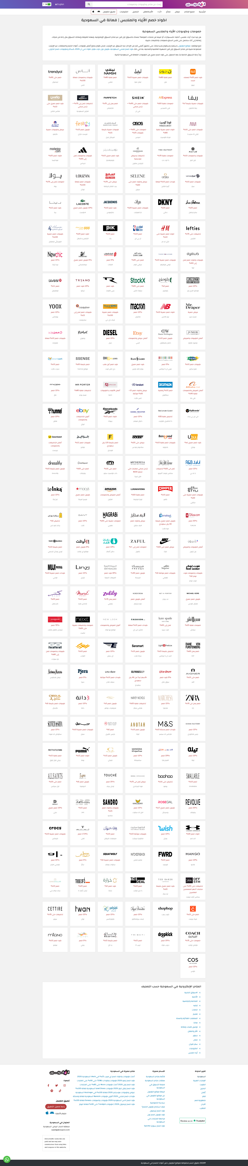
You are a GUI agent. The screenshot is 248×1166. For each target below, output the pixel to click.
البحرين (203, 1088)
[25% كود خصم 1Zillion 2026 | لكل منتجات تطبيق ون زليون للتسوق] (193, 541)
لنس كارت (138, 398)
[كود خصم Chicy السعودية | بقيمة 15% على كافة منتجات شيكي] (110, 749)
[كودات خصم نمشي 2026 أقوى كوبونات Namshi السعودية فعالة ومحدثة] (110, 71)
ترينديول (55, 82)
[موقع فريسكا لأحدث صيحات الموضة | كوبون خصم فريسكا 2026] (138, 567)
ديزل (110, 342)
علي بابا (193, 398)
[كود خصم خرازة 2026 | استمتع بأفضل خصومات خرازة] (110, 880)
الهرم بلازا (165, 760)
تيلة (193, 760)
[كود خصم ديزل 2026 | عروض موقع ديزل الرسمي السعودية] (110, 332)
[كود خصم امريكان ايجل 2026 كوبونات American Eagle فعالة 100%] (110, 123)
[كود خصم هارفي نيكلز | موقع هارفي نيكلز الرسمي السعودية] (138, 697)
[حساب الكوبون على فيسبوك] (48, 1085)
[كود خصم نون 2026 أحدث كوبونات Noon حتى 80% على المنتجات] (165, 71)
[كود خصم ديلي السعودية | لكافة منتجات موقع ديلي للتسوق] (55, 802)
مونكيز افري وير (193, 290)
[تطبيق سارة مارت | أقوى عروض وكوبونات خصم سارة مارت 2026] (138, 645)
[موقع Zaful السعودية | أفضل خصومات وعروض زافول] (138, 541)
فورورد (165, 864)
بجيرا (82, 682)
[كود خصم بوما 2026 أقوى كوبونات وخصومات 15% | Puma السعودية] (82, 749)
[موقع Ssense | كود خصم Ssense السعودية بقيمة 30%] (82, 358)
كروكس (55, 838)
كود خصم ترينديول (157, 1111)
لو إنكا (55, 499)
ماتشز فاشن (137, 860)
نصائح (168, 11)
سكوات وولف (110, 864)
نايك (165, 551)
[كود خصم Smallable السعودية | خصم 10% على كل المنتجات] (193, 776)
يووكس (55, 316)
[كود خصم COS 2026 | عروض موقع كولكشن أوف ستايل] (193, 961)
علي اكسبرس (165, 108)
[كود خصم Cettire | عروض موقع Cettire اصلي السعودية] (55, 908)
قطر (204, 1096)
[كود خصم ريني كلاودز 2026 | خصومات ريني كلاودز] (110, 280)
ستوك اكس (137, 290)
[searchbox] (128, 4)
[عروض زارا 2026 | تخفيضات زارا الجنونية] (193, 697)
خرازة (110, 890)
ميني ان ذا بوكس (165, 369)
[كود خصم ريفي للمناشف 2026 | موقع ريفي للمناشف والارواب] (82, 935)
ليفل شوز (137, 82)
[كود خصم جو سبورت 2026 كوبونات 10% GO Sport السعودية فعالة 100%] (55, 645)
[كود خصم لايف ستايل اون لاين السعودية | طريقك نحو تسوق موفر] (138, 515)
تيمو (192, 85)
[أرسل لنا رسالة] (6, 1159)
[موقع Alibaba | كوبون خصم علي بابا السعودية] (193, 384)
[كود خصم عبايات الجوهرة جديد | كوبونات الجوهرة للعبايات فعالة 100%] (82, 776)
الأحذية (195, 997)
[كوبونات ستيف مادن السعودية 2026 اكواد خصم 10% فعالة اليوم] (110, 671)
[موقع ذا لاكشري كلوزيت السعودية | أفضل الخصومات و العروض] (165, 410)
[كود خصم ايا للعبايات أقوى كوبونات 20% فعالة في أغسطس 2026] (138, 202)
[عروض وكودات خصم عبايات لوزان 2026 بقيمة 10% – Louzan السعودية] (82, 176)
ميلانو (55, 945)
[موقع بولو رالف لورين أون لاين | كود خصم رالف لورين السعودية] (138, 358)
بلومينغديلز (110, 160)
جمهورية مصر (200, 1100)
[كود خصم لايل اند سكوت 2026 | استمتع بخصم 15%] (138, 802)
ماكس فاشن (55, 111)
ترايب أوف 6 (82, 890)
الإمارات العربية (199, 1080)
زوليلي (110, 603)
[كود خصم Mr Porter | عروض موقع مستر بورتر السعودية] (82, 384)
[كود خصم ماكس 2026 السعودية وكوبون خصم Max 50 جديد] (55, 97)
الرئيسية (202, 11)
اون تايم (193, 160)
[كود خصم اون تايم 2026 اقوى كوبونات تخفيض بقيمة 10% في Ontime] (193, 150)
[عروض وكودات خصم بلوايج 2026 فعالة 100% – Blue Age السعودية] (82, 436)
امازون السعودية (83, 111)
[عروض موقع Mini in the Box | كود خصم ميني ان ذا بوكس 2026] (165, 358)
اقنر (193, 682)
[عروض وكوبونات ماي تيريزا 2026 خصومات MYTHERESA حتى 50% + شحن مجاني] (138, 463)
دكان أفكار (110, 551)
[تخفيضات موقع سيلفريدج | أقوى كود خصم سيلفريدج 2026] (138, 671)
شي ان (137, 111)
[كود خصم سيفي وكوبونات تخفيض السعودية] (138, 254)
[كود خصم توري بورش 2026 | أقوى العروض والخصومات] (55, 541)
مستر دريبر (192, 316)
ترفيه (195, 1005)
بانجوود (165, 447)
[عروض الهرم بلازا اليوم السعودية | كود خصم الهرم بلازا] (165, 749)
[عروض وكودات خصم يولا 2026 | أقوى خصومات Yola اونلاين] (55, 176)
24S (82, 812)
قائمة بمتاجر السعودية (155, 1076)
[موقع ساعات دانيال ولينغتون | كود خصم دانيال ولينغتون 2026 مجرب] (165, 332)
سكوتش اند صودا (55, 734)
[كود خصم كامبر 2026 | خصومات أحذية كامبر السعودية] (165, 489)
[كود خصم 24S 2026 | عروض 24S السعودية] (82, 802)
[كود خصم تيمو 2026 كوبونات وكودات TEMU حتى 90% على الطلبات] (193, 71)
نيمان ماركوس (55, 677)
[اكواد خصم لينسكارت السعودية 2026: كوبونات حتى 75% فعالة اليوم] (138, 384)
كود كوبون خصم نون (156, 1114)
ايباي (83, 424)
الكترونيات (124, 11)
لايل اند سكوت (137, 812)
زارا (193, 708)
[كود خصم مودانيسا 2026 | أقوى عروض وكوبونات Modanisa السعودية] (55, 150)
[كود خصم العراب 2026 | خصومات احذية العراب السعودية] (82, 645)
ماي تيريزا (137, 476)
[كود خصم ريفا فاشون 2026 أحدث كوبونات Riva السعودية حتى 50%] (193, 97)
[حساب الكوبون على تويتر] (56, 1085)
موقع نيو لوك (110, 629)
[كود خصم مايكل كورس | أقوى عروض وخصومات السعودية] (193, 593)
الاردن (203, 1104)
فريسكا (138, 577)
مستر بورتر (82, 395)
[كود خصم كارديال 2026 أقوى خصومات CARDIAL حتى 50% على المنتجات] (55, 697)
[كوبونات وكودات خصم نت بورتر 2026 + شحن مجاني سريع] (165, 593)
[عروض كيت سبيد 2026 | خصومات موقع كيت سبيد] (165, 619)
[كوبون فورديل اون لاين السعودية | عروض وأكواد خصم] (110, 436)
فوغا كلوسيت (165, 137)
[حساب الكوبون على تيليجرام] (52, 1090)
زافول (138, 551)
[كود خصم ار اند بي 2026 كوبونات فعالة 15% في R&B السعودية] (193, 463)
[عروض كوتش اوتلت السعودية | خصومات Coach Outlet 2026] (193, 935)
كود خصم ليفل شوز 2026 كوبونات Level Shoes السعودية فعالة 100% (105, 1088)
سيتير (55, 919)
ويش (165, 838)
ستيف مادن (110, 682)
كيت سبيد (165, 629)
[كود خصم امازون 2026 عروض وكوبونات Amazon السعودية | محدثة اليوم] (82, 97)
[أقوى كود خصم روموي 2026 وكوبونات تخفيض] (82, 332)
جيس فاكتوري (193, 734)
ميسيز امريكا (82, 499)
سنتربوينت (82, 319)
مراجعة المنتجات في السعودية (156, 1120)
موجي (55, 577)
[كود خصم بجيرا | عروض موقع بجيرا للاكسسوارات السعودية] (82, 671)
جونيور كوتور (193, 342)
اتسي (138, 342)
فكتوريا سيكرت (137, 838)
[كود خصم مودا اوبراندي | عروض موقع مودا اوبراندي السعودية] (138, 776)
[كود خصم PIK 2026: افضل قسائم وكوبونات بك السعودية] (110, 228)
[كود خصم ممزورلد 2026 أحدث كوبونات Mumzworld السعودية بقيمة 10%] (55, 332)
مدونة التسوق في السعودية (157, 1086)
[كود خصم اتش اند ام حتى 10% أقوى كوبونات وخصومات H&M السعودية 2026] (165, 228)
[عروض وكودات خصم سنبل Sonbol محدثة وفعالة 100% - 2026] (82, 723)
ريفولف (193, 812)
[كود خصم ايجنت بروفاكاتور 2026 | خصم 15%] (138, 908)
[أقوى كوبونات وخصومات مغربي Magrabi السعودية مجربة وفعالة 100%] (110, 515)
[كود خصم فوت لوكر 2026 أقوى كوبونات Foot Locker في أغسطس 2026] (193, 567)
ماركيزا (165, 708)
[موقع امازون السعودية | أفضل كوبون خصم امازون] (110, 489)
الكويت (203, 1084)
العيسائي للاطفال (55, 241)
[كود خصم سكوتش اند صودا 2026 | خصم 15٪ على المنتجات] (55, 723)
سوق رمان (165, 682)
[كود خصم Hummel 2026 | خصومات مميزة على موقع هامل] (55, 410)
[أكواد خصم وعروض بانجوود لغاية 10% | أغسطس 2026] (165, 436)
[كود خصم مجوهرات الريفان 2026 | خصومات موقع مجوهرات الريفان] (110, 828)
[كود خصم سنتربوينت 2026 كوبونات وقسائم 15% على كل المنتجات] (82, 306)
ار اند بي (193, 473)
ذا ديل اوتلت (137, 890)
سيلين (138, 189)
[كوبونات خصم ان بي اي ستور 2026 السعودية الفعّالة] (138, 228)
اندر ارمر (193, 838)
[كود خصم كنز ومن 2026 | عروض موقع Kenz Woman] (55, 593)
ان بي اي (138, 238)
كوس (193, 971)
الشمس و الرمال (83, 238)
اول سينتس (55, 786)
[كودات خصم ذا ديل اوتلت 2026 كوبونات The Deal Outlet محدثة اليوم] (138, 880)
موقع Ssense (83, 369)
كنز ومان (55, 603)
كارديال (55, 708)
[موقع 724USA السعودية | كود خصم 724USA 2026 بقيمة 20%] (193, 515)
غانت (83, 525)
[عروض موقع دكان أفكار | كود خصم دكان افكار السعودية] (110, 541)
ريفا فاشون (193, 108)
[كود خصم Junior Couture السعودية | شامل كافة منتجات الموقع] (193, 332)
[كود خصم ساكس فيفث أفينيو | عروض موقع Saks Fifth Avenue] (165, 463)
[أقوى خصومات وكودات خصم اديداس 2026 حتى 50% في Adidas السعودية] (82, 150)
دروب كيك (165, 945)
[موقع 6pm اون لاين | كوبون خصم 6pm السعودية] (110, 384)
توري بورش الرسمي (55, 551)
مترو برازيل (193, 369)
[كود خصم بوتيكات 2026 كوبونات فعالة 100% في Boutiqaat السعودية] (82, 463)
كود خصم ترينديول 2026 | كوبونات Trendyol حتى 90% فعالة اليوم (107, 1104)
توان (82, 919)
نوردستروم (138, 603)
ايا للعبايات (138, 212)
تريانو (83, 290)
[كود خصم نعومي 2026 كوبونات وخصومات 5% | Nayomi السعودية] (165, 567)
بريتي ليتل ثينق (55, 760)
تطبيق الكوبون (109, 11)
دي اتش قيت (110, 369)
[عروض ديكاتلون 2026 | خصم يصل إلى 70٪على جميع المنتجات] (165, 384)
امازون (110, 499)
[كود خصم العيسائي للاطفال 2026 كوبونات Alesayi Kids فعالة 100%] (55, 228)
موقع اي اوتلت (82, 551)
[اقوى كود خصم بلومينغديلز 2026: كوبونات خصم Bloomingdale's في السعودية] (110, 150)
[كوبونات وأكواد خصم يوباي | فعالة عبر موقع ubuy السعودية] (193, 436)
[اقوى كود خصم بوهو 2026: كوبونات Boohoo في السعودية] (165, 776)
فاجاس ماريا (82, 603)
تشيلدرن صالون (137, 163)
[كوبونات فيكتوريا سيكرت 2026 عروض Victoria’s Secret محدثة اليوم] (138, 828)
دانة (82, 708)
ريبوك (110, 421)
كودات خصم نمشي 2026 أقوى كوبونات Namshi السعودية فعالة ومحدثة (104, 1096)
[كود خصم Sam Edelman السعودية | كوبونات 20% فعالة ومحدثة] (193, 202)
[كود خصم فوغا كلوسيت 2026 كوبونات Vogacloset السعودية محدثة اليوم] (165, 123)
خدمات (195, 1009)
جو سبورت (55, 659)
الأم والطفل (148, 11)
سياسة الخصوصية (157, 1103)
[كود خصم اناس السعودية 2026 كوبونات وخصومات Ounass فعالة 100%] (82, 71)
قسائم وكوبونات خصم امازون (61, 49)
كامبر (165, 499)
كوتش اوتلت (193, 945)
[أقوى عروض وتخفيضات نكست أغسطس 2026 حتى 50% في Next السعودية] (82, 619)
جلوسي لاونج (55, 864)
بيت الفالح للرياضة (110, 186)
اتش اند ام (165, 241)
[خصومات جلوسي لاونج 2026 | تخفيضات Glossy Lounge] (55, 854)
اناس (83, 85)
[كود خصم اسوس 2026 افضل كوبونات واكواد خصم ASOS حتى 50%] (138, 123)
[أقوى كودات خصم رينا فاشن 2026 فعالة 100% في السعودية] (55, 202)
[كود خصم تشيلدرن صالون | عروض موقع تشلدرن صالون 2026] (138, 150)
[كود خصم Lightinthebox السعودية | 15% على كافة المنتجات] (165, 645)
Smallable (193, 786)
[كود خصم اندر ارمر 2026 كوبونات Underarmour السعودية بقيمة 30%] (193, 828)
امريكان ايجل (110, 137)
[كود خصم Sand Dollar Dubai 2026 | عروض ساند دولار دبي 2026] (55, 880)
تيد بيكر (165, 893)
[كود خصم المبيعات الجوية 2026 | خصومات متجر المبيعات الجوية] (110, 567)
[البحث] (89, 4)
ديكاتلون (165, 395)
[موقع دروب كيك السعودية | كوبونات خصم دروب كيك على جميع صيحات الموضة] (165, 935)
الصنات (110, 264)
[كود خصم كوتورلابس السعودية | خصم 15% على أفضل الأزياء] (110, 908)
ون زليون (193, 551)
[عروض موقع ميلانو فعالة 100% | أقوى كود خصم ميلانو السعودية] (55, 935)
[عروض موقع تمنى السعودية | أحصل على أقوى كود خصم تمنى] (82, 828)
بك (110, 238)
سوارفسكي (82, 264)
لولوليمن (55, 290)
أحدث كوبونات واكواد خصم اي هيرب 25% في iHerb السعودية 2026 (106, 1076)
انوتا (137, 734)
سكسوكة (137, 760)
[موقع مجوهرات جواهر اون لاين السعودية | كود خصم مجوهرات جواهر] (110, 697)
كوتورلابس (110, 919)
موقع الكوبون (184, 46)
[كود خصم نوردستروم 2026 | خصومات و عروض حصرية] (138, 593)
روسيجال (165, 812)
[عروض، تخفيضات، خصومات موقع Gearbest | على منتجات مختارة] (55, 436)
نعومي (165, 577)
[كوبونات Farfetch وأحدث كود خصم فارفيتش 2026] (110, 97)
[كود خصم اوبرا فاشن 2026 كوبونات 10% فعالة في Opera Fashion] (165, 176)
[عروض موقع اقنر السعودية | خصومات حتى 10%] (193, 671)
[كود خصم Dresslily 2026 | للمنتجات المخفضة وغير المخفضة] (55, 463)
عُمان (203, 1092)
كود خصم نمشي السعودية (122, 49)
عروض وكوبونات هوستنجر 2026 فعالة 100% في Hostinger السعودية (105, 1092)
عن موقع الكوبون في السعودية (155, 1097)
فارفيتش (110, 108)
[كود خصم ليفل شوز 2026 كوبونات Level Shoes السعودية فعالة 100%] (138, 71)
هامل (55, 421)
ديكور (195, 1035)
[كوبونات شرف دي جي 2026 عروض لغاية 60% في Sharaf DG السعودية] (110, 306)
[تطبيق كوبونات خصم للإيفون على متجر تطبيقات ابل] (93, 11)
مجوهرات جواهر (110, 708)
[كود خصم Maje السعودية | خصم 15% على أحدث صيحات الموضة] (55, 384)
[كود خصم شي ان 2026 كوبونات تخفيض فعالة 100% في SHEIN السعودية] (138, 97)
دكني (165, 212)
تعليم (195, 1014)
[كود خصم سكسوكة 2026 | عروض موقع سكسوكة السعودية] (138, 749)
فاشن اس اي (138, 629)
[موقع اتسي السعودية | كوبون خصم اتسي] (138, 332)
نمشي (110, 82)
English (60, 4)
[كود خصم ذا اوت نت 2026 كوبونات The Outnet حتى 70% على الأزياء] (165, 150)
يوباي (193, 447)
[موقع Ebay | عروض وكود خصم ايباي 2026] (82, 410)
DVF (193, 655)
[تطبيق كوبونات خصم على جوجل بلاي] (99, 11)
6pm (110, 395)
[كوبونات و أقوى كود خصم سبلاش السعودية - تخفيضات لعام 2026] (193, 619)
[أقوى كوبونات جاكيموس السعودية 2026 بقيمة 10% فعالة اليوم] (110, 202)
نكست (82, 633)
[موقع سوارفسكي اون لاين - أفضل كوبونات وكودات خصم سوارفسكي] (82, 254)
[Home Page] (195, 4)
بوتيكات (83, 473)
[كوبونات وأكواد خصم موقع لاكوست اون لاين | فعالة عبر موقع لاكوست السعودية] (82, 202)
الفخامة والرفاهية (190, 1001)
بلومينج (165, 290)
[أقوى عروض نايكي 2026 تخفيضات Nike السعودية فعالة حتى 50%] (165, 541)
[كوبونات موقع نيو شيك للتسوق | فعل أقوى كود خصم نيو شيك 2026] (55, 254)
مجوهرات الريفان (110, 838)
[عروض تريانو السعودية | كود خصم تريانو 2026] (82, 280)
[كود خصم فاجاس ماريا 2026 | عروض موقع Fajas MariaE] (82, 593)
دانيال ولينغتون (165, 342)
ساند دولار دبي (55, 890)
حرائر (82, 864)
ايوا (193, 267)
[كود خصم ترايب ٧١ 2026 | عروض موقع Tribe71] (138, 935)
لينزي (83, 577)
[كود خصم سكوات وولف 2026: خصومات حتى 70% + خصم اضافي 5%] (110, 854)
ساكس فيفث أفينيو (165, 473)
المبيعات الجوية (110, 577)
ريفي (83, 945)
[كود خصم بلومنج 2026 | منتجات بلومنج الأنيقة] (165, 280)
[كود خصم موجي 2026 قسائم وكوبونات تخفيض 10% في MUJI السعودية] (55, 567)
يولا (55, 186)
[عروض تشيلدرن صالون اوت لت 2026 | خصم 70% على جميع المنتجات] (55, 619)
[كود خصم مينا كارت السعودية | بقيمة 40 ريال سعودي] (165, 515)
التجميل (135, 11)
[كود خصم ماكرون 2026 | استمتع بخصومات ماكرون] (138, 306)
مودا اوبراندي (138, 786)
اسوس (137, 137)
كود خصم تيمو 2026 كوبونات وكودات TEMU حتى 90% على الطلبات (106, 1080)
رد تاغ (110, 945)
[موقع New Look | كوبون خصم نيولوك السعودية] (110, 619)
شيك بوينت (193, 919)
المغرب (203, 1108)
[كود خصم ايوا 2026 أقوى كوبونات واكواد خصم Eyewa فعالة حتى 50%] (193, 254)
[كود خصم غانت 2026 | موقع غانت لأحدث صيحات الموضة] (82, 515)
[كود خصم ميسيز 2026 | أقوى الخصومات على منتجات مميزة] (82, 489)
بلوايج (83, 447)
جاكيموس (110, 212)
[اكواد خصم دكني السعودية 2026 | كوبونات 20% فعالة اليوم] (165, 202)
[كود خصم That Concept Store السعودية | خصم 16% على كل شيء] (110, 463)
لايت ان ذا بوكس (165, 655)
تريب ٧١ (137, 945)
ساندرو (110, 815)
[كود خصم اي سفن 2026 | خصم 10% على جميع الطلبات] (110, 645)
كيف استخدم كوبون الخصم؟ (153, 1107)
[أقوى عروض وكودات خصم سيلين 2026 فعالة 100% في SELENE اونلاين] (138, 176)
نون (165, 82)
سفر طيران (193, 1044)
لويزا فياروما (137, 499)
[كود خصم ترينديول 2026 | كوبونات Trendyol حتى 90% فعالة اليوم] (55, 71)
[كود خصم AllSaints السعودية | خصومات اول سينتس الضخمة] (55, 776)
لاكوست (83, 212)
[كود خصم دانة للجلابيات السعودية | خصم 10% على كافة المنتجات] (82, 697)
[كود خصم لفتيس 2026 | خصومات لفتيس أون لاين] (193, 228)
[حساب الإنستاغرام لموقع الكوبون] (64, 1085)
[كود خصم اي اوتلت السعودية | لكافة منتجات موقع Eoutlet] (82, 541)
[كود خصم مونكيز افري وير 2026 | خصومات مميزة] (193, 280)
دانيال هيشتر (137, 421)
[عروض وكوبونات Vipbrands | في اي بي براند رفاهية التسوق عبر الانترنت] (193, 410)
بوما (82, 760)
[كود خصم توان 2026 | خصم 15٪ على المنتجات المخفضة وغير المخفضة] (82, 908)
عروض (177, 11)
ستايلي (192, 502)
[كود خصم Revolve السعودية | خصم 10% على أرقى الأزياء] (193, 802)
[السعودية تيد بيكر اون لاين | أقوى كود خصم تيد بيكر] (165, 880)
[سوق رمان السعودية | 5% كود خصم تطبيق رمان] (165, 671)
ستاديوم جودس (138, 447)
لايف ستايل (138, 525)
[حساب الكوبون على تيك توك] (60, 1090)
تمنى (83, 838)
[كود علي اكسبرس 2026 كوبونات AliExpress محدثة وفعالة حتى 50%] (165, 97)
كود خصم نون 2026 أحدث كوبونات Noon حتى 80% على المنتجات (107, 1084)
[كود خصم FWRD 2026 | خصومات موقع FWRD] (165, 854)
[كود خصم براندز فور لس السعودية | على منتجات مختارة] (55, 515)
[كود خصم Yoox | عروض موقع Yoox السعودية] (55, 306)
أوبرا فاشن (165, 186)
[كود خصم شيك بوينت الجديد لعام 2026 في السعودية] (193, 908)
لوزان (83, 189)
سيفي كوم (138, 264)
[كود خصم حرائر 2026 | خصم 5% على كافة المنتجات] (82, 854)
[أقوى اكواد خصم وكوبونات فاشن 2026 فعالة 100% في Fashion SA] (138, 619)
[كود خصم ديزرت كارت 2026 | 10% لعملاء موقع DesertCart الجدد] (55, 358)
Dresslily (55, 473)
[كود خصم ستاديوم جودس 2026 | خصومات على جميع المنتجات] (138, 436)
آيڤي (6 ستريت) (192, 134)
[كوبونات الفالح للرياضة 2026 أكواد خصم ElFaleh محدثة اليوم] (110, 176)
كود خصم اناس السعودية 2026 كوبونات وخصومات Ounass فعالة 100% (104, 1100)
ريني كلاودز (110, 290)
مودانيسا (55, 160)
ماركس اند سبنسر (165, 734)
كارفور (55, 134)
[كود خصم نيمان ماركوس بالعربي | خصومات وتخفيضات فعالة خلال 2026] (55, 671)
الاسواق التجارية (191, 992)
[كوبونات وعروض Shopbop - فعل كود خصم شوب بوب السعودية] (165, 908)
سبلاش (192, 629)
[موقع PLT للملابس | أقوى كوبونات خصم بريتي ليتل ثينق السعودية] (55, 749)
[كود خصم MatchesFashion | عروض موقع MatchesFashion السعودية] (138, 854)
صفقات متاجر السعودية (155, 1080)
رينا (55, 212)
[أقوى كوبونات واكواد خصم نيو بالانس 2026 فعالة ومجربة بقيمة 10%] (165, 306)
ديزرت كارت (55, 369)
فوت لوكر (193, 580)
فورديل (110, 450)
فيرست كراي (82, 134)
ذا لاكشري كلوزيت (165, 421)
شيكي (110, 760)
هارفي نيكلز (137, 708)
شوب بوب (165, 914)
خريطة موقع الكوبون (156, 1091)
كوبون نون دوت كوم (101, 49)
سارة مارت (138, 655)
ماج (55, 395)
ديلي (55, 812)
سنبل (83, 734)
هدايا (195, 1022)
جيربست (55, 450)
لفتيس (192, 238)
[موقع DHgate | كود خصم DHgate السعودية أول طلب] (110, 358)
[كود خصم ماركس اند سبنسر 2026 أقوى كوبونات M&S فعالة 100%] (165, 723)
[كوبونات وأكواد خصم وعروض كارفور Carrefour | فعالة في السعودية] (55, 123)
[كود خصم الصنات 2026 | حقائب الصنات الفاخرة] (110, 254)
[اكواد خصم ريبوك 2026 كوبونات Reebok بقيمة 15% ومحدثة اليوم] (110, 410)
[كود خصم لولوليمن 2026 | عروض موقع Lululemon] (55, 280)
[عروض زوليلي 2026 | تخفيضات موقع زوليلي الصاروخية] (110, 593)
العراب (82, 655)
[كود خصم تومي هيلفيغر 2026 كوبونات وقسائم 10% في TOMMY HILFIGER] (165, 254)
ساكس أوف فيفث (193, 897)
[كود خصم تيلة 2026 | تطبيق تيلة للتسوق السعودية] (193, 749)
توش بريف (110, 786)
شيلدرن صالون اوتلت (55, 629)
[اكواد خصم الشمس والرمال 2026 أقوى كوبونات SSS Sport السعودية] (82, 228)
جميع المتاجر (189, 11)
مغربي (110, 525)
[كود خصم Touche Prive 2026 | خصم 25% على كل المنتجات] (110, 776)
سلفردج (138, 685)
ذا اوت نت (165, 160)
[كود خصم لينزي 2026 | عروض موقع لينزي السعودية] (82, 567)
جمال (195, 1040)
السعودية (201, 1076)
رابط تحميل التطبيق (56, 1107)
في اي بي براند (192, 416)
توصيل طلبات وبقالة (189, 1027)
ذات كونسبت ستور (110, 473)
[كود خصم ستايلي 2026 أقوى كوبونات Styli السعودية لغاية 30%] (193, 489)
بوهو (165, 786)
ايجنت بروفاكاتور (138, 919)
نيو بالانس (165, 316)
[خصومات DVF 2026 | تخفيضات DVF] (193, 645)
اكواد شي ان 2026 (83, 49)
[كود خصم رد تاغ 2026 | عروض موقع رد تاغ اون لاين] (110, 935)
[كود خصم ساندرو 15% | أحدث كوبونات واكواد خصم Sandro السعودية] (110, 802)
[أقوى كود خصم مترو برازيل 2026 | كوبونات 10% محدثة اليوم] (193, 358)
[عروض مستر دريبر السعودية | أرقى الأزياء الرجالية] (193, 306)
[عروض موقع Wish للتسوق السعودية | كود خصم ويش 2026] (165, 828)
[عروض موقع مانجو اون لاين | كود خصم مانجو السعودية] (193, 854)
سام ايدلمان (193, 212)
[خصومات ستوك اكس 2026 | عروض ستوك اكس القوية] (138, 280)
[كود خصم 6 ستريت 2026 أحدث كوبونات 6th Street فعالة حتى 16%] (193, 123)
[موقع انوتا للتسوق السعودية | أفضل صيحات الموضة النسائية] (138, 723)
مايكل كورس (193, 603)
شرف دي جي (110, 319)
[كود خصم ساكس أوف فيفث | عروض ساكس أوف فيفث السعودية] (193, 880)
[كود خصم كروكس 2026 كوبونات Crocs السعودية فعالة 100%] (55, 828)
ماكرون (138, 316)
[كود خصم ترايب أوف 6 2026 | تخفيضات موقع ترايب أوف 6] (82, 880)
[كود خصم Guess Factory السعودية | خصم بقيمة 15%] (193, 723)
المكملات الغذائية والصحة (187, 1018)
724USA (193, 525)
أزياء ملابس (193, 1052)
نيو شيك (55, 264)
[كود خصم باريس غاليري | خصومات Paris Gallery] (110, 723)
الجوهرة (83, 786)
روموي (82, 338)
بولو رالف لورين (137, 369)
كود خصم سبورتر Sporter (154, 1126)
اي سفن (110, 655)
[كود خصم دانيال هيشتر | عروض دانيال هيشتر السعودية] (138, 410)
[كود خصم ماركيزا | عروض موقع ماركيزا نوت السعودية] (165, 697)
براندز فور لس (55, 525)
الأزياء (159, 11)
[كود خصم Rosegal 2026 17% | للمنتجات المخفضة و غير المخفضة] (165, 802)
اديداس (82, 163)
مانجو (193, 864)
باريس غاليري (110, 734)
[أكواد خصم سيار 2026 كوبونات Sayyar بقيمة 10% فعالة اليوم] (193, 176)
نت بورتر (165, 599)
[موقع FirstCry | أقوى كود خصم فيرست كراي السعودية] (82, 123)
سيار (192, 186)
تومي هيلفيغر (165, 264)
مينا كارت (165, 528)
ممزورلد (55, 342)
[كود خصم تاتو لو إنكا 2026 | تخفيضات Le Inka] (55, 489)
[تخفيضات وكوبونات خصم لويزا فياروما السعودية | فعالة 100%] (138, 489)
